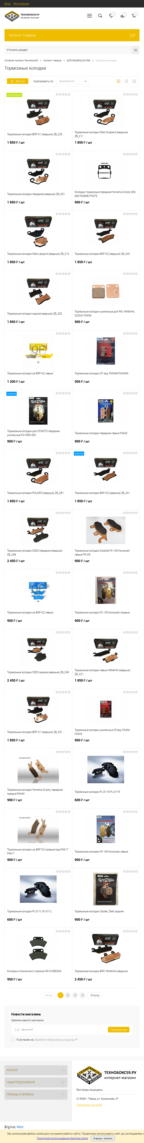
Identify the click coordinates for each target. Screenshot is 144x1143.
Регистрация (21, 3)
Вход (7, 3)
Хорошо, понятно (102, 1138)
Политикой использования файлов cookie (62, 1138)
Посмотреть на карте (89, 1104)
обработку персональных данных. (55, 1039)
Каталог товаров (22, 35)
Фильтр (20, 81)
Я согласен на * (46, 1039)
